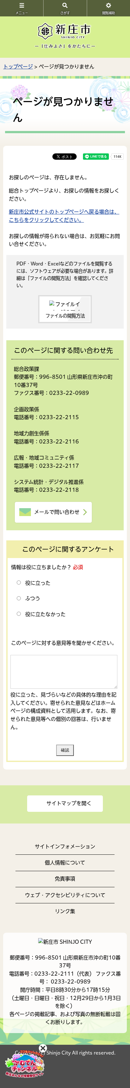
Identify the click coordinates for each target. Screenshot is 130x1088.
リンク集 (65, 911)
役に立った (37, 583)
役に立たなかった (45, 614)
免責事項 (65, 878)
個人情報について (65, 862)
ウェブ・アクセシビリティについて (65, 895)
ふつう (32, 598)
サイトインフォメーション (65, 846)
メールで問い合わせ (57, 511)
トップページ (18, 66)
